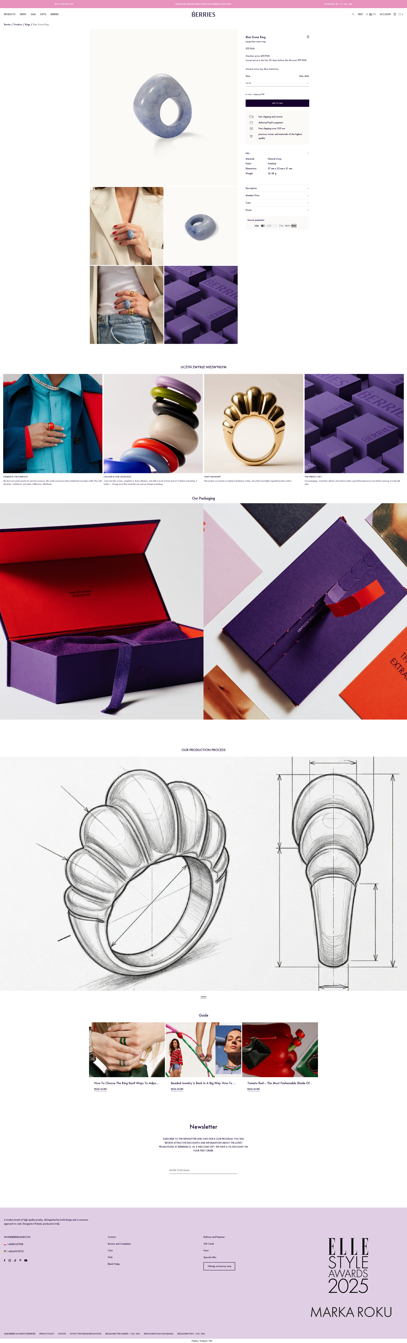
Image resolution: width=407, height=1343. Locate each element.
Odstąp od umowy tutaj (219, 1266)
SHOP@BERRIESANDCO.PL (17, 1237)
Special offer (210, 1257)
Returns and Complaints (119, 1243)
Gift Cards (209, 1243)
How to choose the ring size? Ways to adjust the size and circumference (144, 1083)
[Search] (353, 14)
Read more (100, 1089)
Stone (249, 210)
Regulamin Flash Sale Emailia (158, 1333)
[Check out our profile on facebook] (5, 1260)
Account (385, 14)
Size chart (304, 76)
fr (374, 14)
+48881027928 (15, 1244)
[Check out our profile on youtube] (25, 1260)
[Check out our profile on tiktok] (15, 1260)
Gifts (43, 14)
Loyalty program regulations (85, 1333)
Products (18, 24)
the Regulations (219, 1188)
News (23, 14)
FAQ (110, 1257)
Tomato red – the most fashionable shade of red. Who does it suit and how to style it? (308, 1083)
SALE (33, 14)
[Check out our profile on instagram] (9, 1260)
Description (251, 188)
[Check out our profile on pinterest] (20, 1260)
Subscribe (232, 1170)
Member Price (252, 195)
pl (367, 14)
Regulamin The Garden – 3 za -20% (122, 1333)
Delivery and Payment (214, 1237)
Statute (62, 1333)
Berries (7, 24)
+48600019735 (15, 1251)
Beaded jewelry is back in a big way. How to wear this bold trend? (217, 1083)
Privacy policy (46, 1333)
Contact (112, 1237)
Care (248, 202)
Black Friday (114, 1264)
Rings (27, 24)
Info (248, 153)
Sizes (206, 1250)
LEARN (204, 996)
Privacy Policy (179, 1192)
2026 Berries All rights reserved (19, 1333)
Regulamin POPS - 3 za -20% (191, 1333)
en (370, 14)
